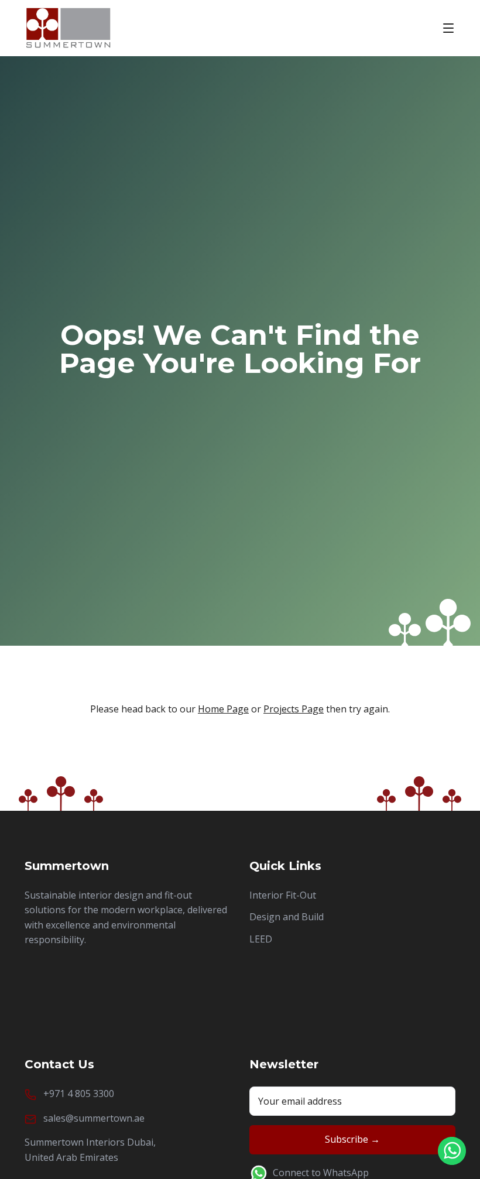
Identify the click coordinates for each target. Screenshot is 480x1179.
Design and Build (286, 916)
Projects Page (293, 708)
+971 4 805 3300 (78, 1093)
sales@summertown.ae (94, 1118)
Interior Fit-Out (282, 895)
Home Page (223, 708)
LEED (260, 939)
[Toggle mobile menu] (448, 28)
